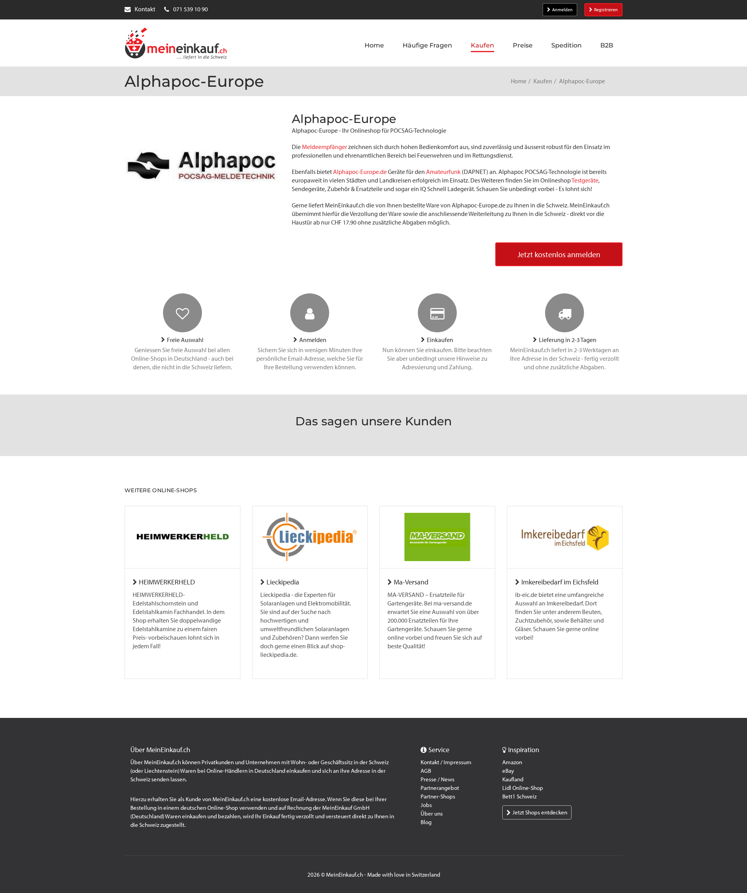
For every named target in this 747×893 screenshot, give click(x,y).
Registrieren (606, 9)
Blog (426, 822)
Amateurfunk (444, 171)
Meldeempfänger (325, 147)
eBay (508, 770)
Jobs (426, 805)
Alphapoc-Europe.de (360, 171)
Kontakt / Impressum (446, 762)
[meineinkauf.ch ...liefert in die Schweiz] (176, 44)
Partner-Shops (438, 796)
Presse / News (437, 779)
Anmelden (562, 9)
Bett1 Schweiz (519, 796)
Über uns (432, 813)
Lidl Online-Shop (522, 787)
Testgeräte (585, 180)
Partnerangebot (440, 787)
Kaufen (542, 81)
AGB (426, 770)
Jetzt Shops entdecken (539, 812)
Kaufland (512, 779)
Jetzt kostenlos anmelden (558, 254)
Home (518, 81)
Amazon (512, 762)
